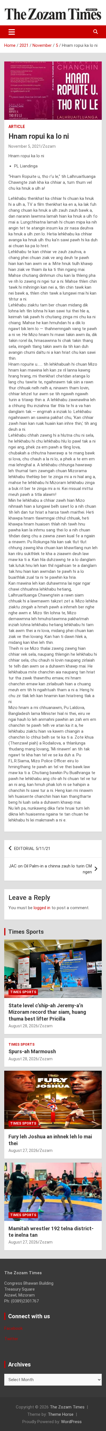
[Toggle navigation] (11, 31)
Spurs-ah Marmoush (32, 1051)
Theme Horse (60, 1414)
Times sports (23, 992)
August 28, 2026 (23, 1026)
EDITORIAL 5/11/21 (32, 848)
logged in (42, 907)
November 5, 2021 (24, 146)
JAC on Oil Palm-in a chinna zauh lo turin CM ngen (50, 869)
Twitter (11, 1338)
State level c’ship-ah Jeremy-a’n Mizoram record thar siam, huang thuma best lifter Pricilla (47, 1012)
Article (16, 126)
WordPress (71, 1421)
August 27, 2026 (23, 1150)
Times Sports (26, 931)
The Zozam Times (67, 1407)
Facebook (13, 1328)
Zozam (49, 146)
